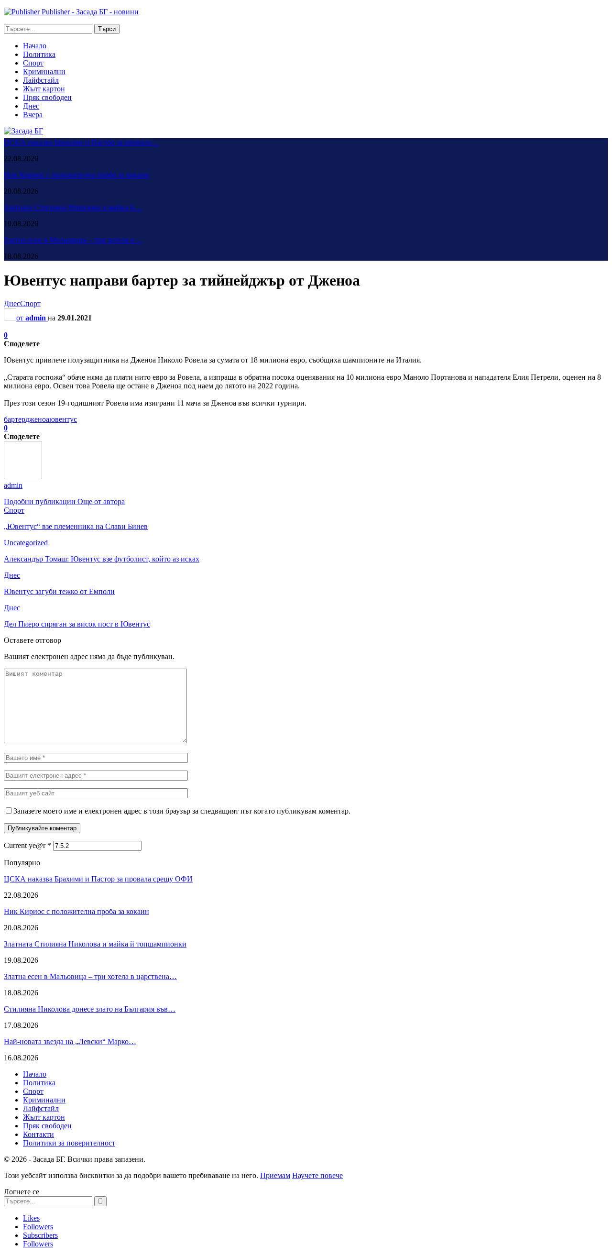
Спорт (33, 63)
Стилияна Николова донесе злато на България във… (89, 1009)
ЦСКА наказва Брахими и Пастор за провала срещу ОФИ (98, 879)
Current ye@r (27, 845)
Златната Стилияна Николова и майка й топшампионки (95, 944)
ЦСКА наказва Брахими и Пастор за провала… (81, 142)
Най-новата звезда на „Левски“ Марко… (70, 1041)
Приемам (275, 1175)
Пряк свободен (47, 97)
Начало (34, 46)
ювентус (63, 419)
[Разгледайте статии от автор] (23, 477)
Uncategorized (26, 543)
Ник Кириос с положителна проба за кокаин (76, 175)
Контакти (38, 1134)
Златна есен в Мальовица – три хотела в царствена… (90, 976)
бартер (14, 419)
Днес (31, 106)
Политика (39, 54)
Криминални (44, 71)
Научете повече (317, 1175)
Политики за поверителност (69, 1143)
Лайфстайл (41, 80)
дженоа (37, 419)
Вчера (33, 114)
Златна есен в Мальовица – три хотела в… (73, 240)
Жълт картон (44, 89)
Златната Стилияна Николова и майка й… (73, 207)
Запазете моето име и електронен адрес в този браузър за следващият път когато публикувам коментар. (181, 811)
